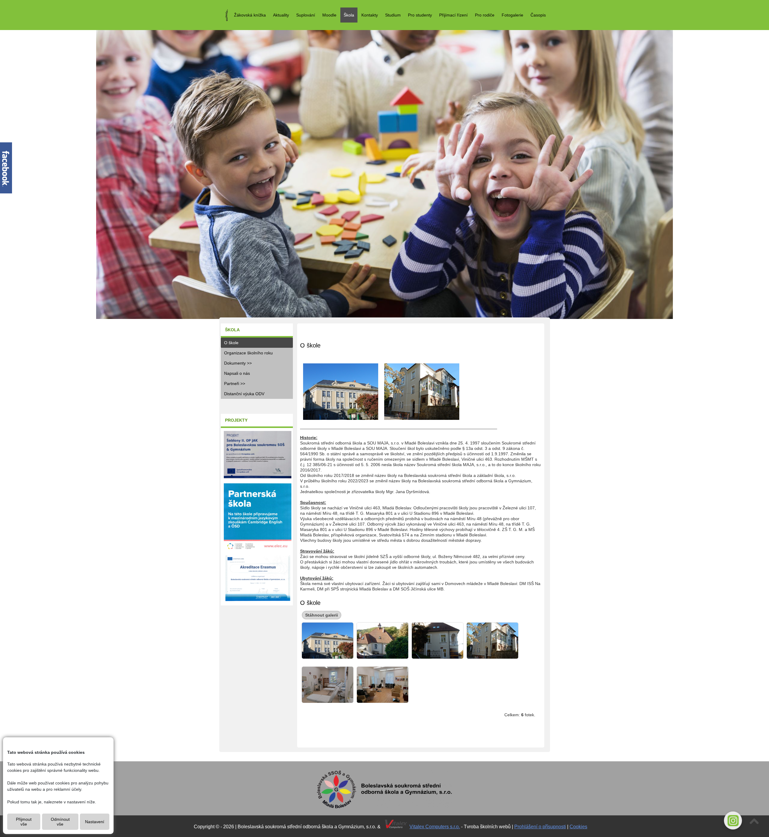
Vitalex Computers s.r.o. (434, 826)
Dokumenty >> (238, 363)
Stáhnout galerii (321, 615)
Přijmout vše (24, 821)
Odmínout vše (60, 821)
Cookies (578, 826)
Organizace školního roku (248, 352)
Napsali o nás (237, 373)
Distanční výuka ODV (244, 393)
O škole (231, 342)
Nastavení (94, 821)
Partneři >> (234, 383)
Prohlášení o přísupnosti (540, 826)
